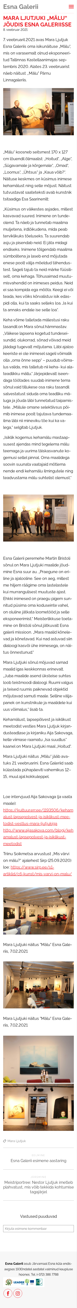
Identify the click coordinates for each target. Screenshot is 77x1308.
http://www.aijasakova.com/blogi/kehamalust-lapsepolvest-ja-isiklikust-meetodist (38, 837)
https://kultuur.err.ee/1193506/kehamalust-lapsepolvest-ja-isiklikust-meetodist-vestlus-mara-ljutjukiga (38, 817)
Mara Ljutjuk (17, 1141)
